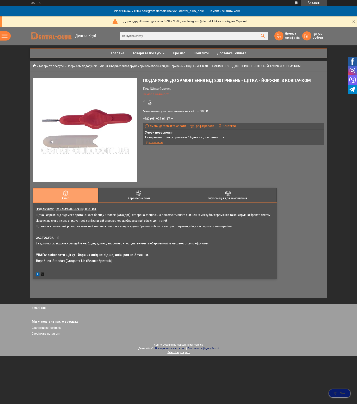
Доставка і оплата (231, 53)
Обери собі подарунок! (82, 66)
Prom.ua (198, 344)
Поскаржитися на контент (170, 348)
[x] (42, 274)
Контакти (201, 53)
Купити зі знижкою (225, 11)
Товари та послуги (147, 53)
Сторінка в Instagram (46, 333)
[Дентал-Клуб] (51, 36)
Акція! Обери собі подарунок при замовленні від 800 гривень (141, 66)
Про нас (179, 53)
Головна (117, 53)
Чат (342, 393)
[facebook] (37, 274)
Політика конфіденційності (203, 348)
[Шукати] (263, 36)
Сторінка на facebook (46, 327)
